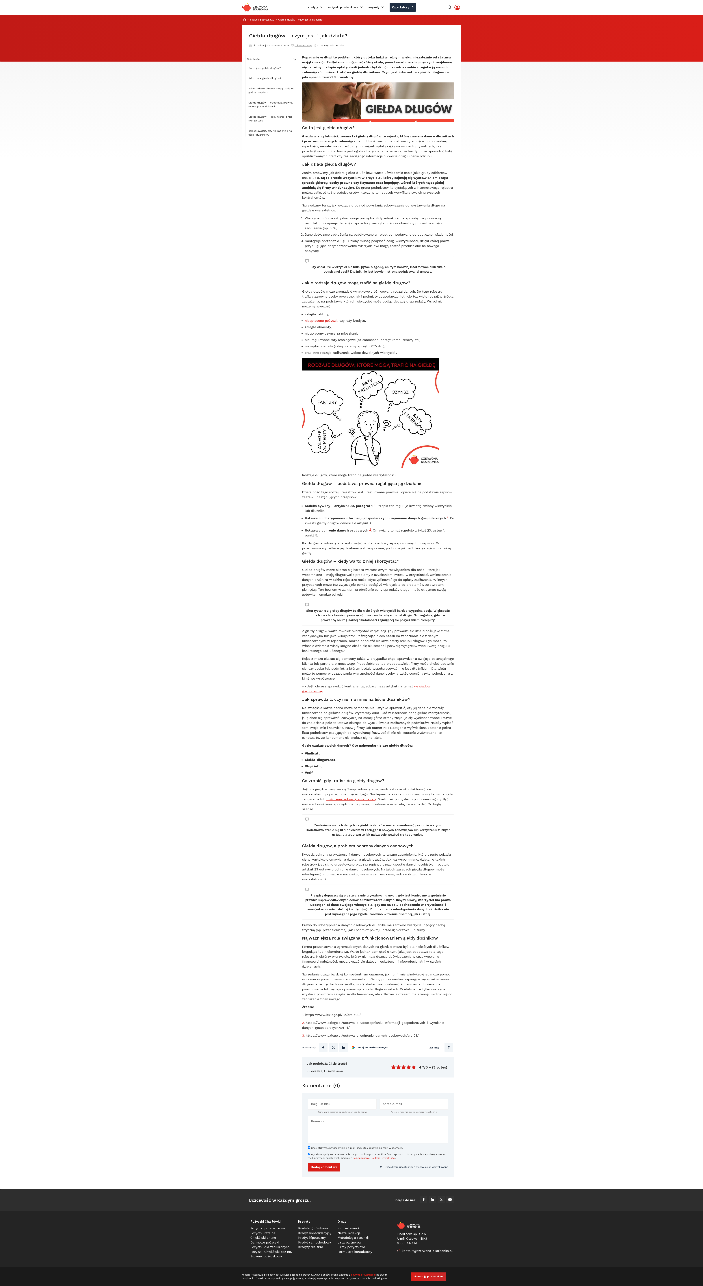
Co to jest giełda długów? (264, 68)
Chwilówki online (263, 1237)
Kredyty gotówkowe (313, 1228)
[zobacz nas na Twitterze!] (441, 1200)
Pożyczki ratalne (262, 1233)
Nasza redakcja (349, 1233)
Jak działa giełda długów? (264, 78)
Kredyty (313, 7)
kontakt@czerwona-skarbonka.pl (427, 1251)
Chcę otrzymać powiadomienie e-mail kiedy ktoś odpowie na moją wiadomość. (356, 1148)
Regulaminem (361, 1158)
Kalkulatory (400, 7)
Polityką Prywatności (383, 1158)
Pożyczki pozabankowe (343, 7)
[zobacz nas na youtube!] (450, 1200)
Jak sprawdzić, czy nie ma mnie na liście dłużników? (270, 132)
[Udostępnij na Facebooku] (323, 1047)
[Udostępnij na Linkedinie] (343, 1047)
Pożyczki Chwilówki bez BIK (271, 1252)
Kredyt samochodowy (314, 1242)
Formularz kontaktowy (355, 1252)
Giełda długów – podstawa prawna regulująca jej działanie (270, 104)
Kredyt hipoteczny (312, 1237)
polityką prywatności (363, 1274)
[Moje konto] (457, 7)
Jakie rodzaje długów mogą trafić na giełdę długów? (271, 90)
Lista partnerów (349, 1242)
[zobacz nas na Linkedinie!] (432, 1200)
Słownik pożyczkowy (262, 19)
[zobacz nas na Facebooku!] (423, 1200)
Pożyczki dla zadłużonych (270, 1247)
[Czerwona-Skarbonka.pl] (255, 7)
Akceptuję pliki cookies (428, 1276)
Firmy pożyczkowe (352, 1247)
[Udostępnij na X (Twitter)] (333, 1047)
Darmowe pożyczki (264, 1242)
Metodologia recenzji (353, 1237)
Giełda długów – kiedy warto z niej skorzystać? (270, 118)
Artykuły (373, 7)
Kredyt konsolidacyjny (314, 1233)
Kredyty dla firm (310, 1247)
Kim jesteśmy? (348, 1228)
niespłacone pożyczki (321, 320)
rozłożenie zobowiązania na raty (351, 799)
